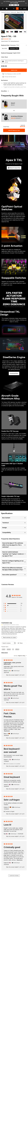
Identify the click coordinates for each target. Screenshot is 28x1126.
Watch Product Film (15, 168)
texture (9, 649)
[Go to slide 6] (25, 32)
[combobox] (20, 655)
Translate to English (9, 811)
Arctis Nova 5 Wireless (17, 116)
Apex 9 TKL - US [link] (21, 12)
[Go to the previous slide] (2, 3)
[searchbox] (7, 643)
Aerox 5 (13, 103)
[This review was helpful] (20, 675)
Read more (7, 731)
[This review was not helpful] (22, 675)
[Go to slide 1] (3, 32)
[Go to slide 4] (16, 32)
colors (3, 649)
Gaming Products (5, 12)
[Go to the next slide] (26, 3)
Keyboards (13, 12)
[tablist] (13, 9)
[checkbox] (3, 101)
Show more (4, 652)
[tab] (13, 9)
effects (17, 649)
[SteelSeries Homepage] (7, 8)
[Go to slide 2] (7, 32)
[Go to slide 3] (12, 32)
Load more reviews (14, 875)
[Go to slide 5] (20, 32)
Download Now (14, 374)
